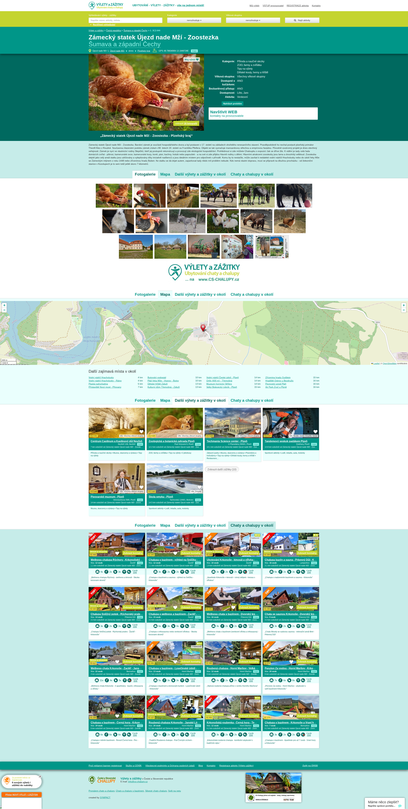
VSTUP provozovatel (273, 5)
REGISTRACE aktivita (298, 5)
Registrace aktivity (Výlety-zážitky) (236, 765)
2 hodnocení (196, 646)
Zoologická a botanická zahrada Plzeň (172, 441)
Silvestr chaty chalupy (156, 791)
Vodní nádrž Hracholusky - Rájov (105, 380)
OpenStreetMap (390, 363)
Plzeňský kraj (144, 51)
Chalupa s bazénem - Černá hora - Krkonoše (117, 722)
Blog (200, 765)
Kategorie (172, 15)
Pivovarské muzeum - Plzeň (107, 496)
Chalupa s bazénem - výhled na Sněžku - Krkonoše (179, 559)
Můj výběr (254, 5)
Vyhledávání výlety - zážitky (102, 15)
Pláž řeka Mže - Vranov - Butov (163, 380)
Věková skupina (234, 15)
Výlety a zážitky (96, 30)
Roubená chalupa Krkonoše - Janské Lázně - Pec (178, 722)
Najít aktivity (303, 20)
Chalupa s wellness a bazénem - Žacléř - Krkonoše (179, 614)
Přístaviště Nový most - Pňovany (105, 387)
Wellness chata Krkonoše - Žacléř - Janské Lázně (120, 668)
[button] (204, 328)
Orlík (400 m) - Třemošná (219, 380)
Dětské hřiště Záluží (158, 384)
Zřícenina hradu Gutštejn (278, 377)
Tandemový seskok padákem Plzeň (286, 441)
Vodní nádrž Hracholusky (101, 377)
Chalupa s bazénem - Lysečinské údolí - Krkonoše (179, 668)
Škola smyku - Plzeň (161, 496)
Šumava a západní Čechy (135, 30)
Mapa (165, 174)
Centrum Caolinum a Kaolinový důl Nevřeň (116, 441)
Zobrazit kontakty (132, 553)
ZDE (135, 572)
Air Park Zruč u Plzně (276, 387)
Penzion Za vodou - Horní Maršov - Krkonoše (292, 668)
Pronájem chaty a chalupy (102, 791)
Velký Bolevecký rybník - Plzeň (221, 387)
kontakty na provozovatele (227, 113)
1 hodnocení (312, 538)
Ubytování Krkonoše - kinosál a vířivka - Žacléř (235, 559)
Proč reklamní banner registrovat (105, 765)
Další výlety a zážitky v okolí (200, 174)
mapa (194, 51)
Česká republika (113, 30)
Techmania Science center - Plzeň (227, 441)
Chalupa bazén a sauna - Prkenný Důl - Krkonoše (294, 559)
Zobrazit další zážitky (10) (222, 469)
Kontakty (316, 5)
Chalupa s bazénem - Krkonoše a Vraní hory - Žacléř (296, 722)
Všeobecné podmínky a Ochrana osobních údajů (170, 765)
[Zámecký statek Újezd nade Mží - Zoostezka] (114, 195)
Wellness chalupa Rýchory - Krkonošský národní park (123, 559)
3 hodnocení (254, 538)
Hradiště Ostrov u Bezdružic (279, 380)
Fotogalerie (145, 174)
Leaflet (376, 363)
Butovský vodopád (157, 377)
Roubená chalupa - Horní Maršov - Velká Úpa (234, 668)
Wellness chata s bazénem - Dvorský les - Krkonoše (238, 614)
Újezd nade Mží (117, 51)
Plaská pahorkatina (98, 384)
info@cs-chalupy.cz (138, 781)
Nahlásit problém (232, 103)
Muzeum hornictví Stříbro (219, 384)
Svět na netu (174, 791)
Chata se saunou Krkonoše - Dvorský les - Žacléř (294, 614)
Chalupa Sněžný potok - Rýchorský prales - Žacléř (121, 614)
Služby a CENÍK (134, 765)
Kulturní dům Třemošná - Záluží (164, 387)
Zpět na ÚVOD (310, 765)
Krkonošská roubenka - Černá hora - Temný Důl (235, 722)
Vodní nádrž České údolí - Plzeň (222, 377)
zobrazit (186, 123)
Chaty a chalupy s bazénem (130, 791)
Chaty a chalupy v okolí (252, 174)
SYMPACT (105, 797)
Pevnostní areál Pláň (275, 384)
